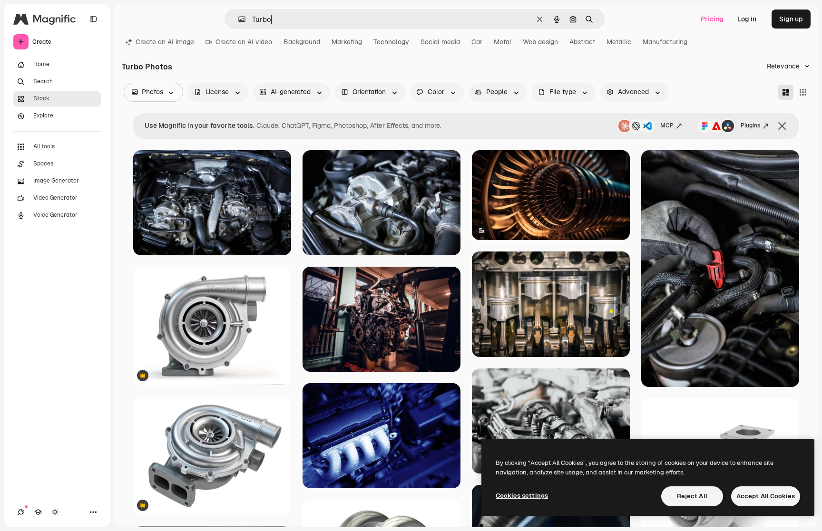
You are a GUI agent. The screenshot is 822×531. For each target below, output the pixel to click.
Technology (391, 42)
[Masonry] (785, 92)
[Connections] (21, 512)
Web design (540, 42)
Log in (747, 19)
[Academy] (38, 512)
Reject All (692, 496)
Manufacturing (665, 42)
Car (476, 42)
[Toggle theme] (55, 512)
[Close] (782, 126)
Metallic (619, 42)
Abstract (582, 42)
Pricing (712, 19)
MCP (667, 125)
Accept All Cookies (765, 496)
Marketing (347, 42)
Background (302, 42)
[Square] (803, 92)
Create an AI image (165, 42)
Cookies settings (522, 496)
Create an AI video (243, 42)
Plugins (750, 125)
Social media (440, 42)
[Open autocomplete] (238, 19)
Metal (502, 42)
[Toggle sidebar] (93, 19)
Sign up (791, 19)
